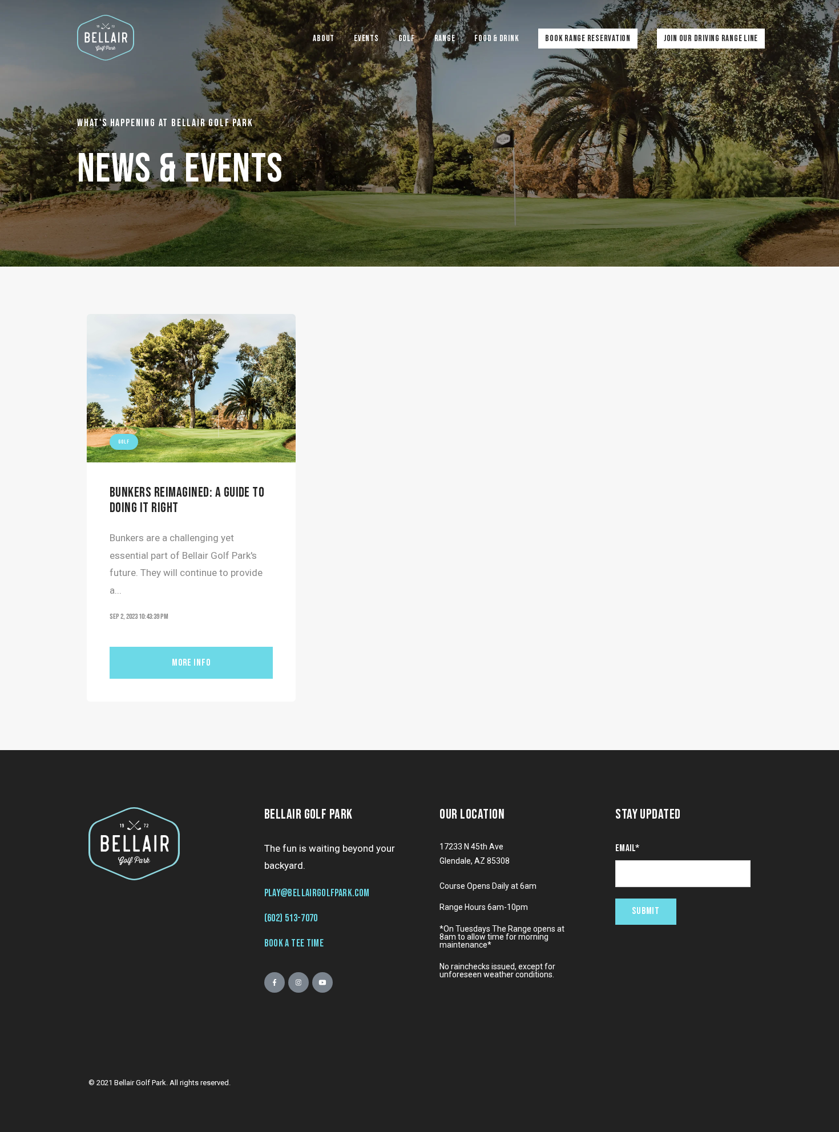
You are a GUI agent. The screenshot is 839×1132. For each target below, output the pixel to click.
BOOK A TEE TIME (294, 943)
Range (444, 38)
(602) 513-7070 (291, 918)
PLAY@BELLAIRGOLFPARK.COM (317, 893)
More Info (191, 662)
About (323, 38)
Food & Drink (496, 38)
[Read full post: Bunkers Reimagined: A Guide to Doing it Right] (191, 388)
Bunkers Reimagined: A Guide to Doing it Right (187, 499)
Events (366, 38)
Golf (406, 38)
